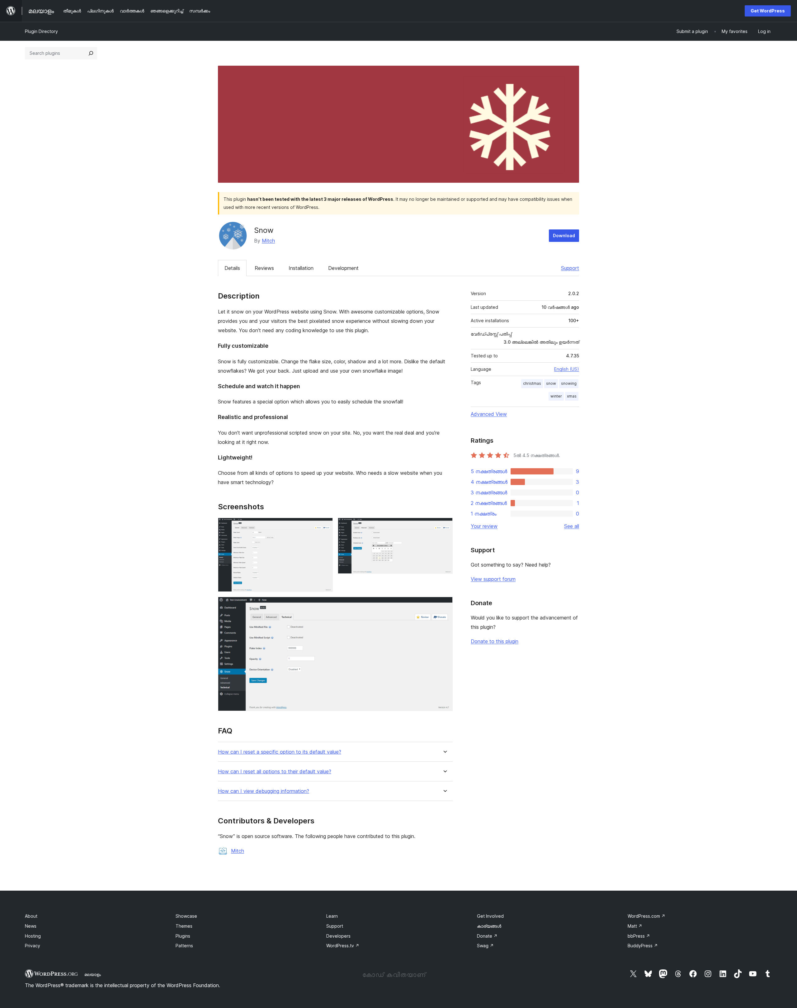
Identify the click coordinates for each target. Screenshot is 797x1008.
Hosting (33, 936)
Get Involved (490, 916)
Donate (487, 936)
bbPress (639, 936)
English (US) (566, 369)
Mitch (268, 241)
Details (232, 268)
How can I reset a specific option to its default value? (279, 752)
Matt (635, 926)
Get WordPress (768, 10)
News (30, 926)
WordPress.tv (342, 945)
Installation (301, 268)
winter (556, 396)
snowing (569, 383)
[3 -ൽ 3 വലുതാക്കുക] (444, 605)
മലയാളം (92, 974)
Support (570, 268)
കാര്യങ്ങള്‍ (489, 926)
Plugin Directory (41, 31)
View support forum (493, 579)
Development (343, 268)
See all (571, 526)
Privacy (32, 945)
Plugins (183, 936)
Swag (485, 945)
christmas (532, 383)
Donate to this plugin (494, 641)
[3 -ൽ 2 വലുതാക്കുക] (444, 526)
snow (551, 383)
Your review (484, 526)
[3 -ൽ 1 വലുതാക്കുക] (324, 526)
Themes (184, 926)
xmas (572, 396)
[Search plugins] (91, 53)
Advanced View (489, 414)
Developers (338, 936)
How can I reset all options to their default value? (274, 772)
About (31, 916)
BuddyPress (643, 945)
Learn (332, 916)
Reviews (264, 268)
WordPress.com (646, 916)
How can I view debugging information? (263, 791)
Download (564, 235)
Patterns (184, 945)
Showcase (186, 916)
